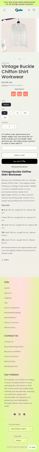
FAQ (6, 303)
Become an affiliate (12, 351)
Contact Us (9, 342)
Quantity (5, 122)
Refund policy (9, 327)
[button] (4, 10)
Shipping (4, 85)
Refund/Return (10, 317)
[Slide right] (24, 59)
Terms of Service (11, 322)
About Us (8, 293)
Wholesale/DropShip (12, 313)
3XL (5, 118)
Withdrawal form (11, 366)
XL (18, 113)
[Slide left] (14, 59)
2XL (25, 113)
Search (7, 288)
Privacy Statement (12, 308)
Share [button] (6, 260)
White (6, 104)
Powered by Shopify (25, 447)
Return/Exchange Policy (14, 347)
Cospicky (15, 447)
